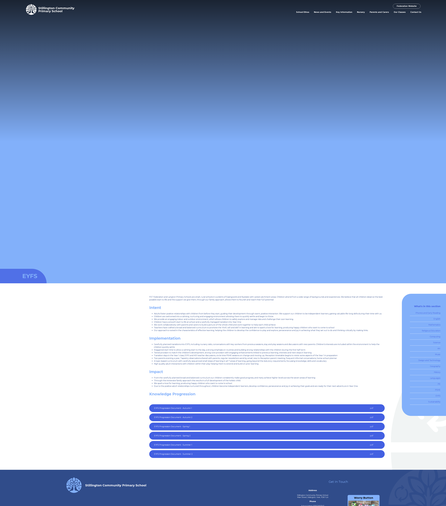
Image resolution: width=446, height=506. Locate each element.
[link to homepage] (31, 9)
